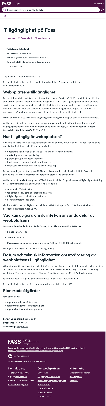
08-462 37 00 (22, 372)
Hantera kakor (44, 396)
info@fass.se (22, 326)
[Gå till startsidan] (6, 3)
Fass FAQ (74, 380)
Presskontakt (44, 384)
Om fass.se (43, 372)
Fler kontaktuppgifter (18, 384)
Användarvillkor (45, 392)
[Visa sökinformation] (102, 9)
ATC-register (76, 376)
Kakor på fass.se (45, 388)
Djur (18, 3)
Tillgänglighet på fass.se (49, 376)
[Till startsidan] (5, 16)
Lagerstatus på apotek (80, 372)
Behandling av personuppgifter (52, 380)
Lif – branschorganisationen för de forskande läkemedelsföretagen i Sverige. (47, 349)
